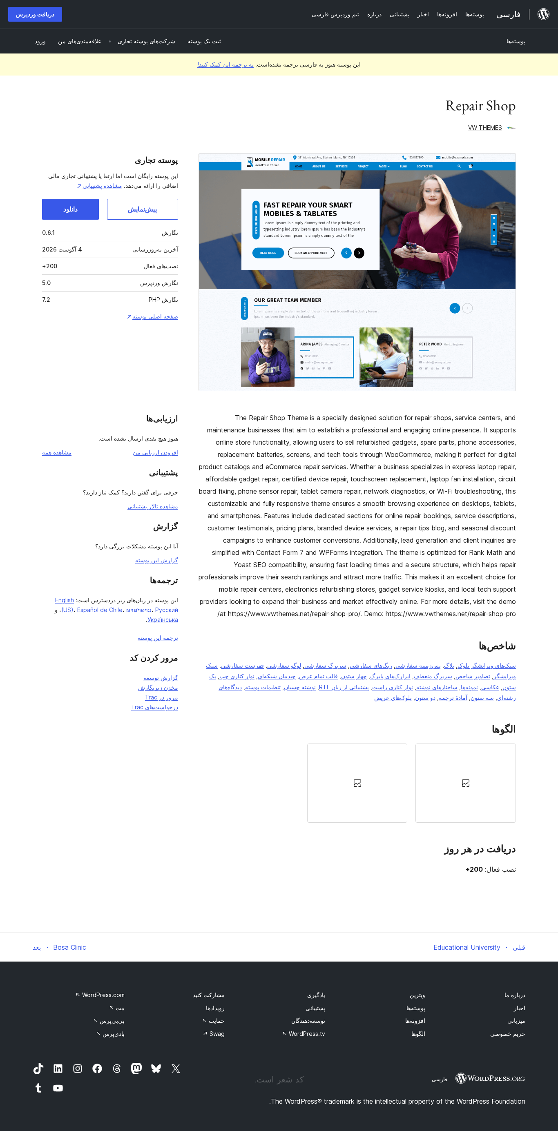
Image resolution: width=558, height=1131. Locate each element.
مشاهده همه (56, 452)
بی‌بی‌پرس (109, 1020)
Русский (166, 609)
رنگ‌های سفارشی (371, 665)
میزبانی (516, 1020)
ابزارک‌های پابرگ (390, 675)
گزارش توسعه (160, 677)
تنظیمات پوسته (263, 686)
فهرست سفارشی (242, 665)
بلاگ (449, 665)
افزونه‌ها (415, 1020)
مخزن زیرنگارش (158, 687)
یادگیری (316, 994)
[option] (465, 783)
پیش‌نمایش (142, 209)
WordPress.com (100, 994)
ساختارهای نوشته (437, 686)
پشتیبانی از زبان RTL (344, 686)
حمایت (213, 1020)
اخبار (519, 1007)
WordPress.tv (303, 1033)
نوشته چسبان (300, 686)
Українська (162, 619)
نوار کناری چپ (236, 675)
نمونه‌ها (469, 686)
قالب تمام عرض (318, 675)
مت (117, 1007)
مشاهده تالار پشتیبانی (152, 506)
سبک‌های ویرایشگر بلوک (487, 665)
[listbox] (357, 783)
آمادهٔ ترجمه (453, 697)
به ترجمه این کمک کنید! (225, 64)
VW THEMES (485, 127)
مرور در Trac (161, 697)
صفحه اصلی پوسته (155, 316)
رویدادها (215, 1007)
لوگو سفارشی (284, 665)
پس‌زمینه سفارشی (418, 665)
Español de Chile (100, 609)
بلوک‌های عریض (393, 697)
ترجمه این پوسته (158, 637)
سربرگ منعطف (433, 675)
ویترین (417, 994)
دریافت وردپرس (35, 14)
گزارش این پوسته (156, 560)
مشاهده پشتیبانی (102, 185)
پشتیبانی (315, 1007)
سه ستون (482, 697)
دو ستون (425, 697)
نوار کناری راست (392, 686)
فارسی (439, 1079)
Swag (214, 1033)
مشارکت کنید (209, 994)
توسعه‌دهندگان (308, 1020)
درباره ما (514, 994)
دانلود (70, 209)
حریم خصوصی (507, 1033)
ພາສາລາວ (139, 609)
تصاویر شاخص (472, 675)
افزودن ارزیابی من (155, 452)
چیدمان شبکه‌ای (277, 675)
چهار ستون (354, 675)
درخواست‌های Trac (154, 707)
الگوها (418, 1033)
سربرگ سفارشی (325, 665)
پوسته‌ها (516, 41)
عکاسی (490, 686)
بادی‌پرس (110, 1033)
